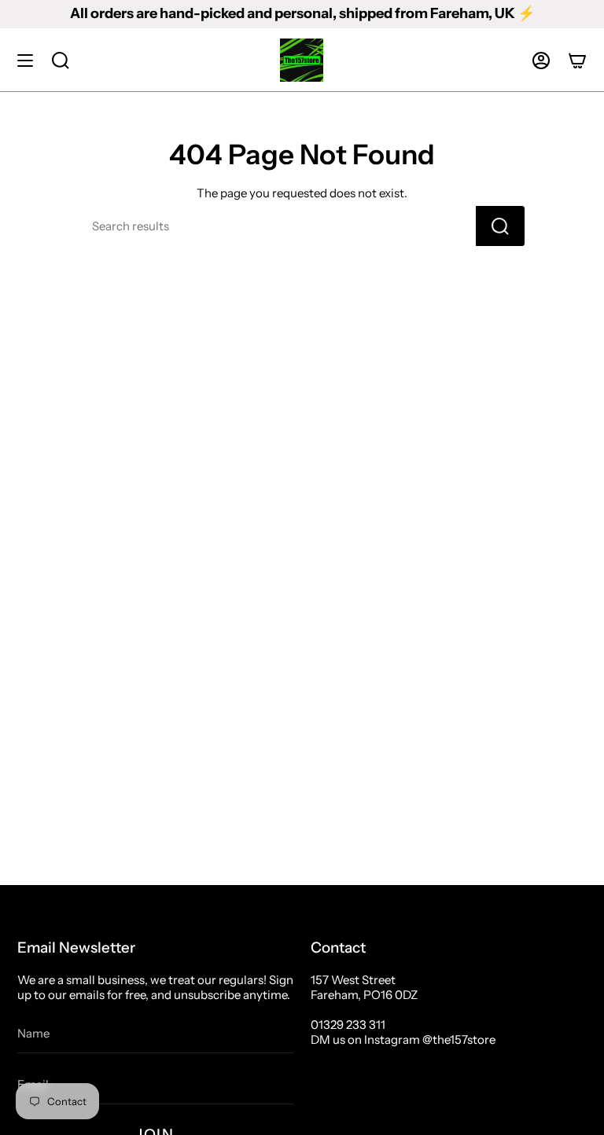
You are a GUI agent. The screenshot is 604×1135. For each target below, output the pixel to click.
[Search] (500, 226)
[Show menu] (25, 60)
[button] (60, 60)
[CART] (577, 60)
